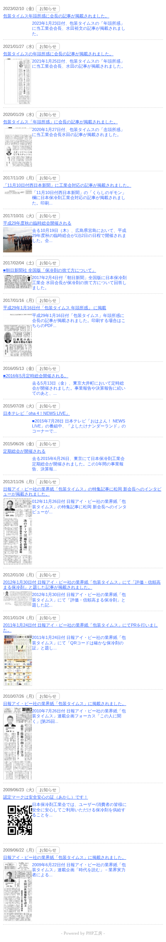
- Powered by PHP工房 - (83, 933)
